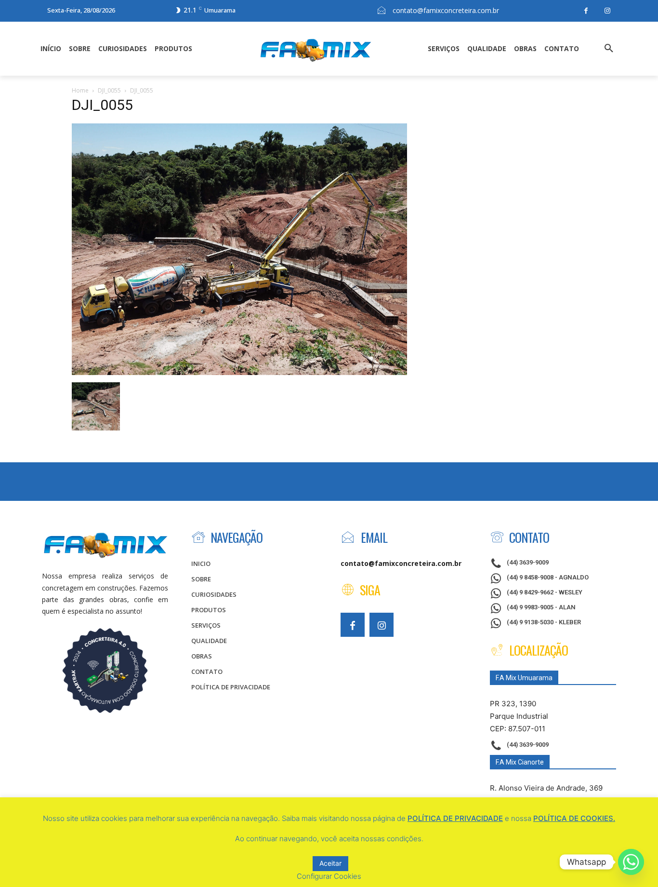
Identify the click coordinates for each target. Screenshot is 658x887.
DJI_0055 (109, 90)
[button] (608, 48)
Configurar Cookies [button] (329, 876)
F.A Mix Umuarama (524, 678)
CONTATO (207, 671)
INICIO (201, 563)
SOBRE (201, 579)
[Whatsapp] (631, 862)
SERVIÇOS (206, 625)
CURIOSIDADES (214, 594)
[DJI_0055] (239, 372)
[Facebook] (586, 10)
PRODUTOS (208, 609)
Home (80, 90)
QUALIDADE (209, 640)
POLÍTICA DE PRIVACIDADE (230, 687)
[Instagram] (607, 10)
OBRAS (201, 656)
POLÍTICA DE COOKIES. (574, 818)
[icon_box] (519, 564)
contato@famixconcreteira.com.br (446, 10)
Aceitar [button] (330, 863)
